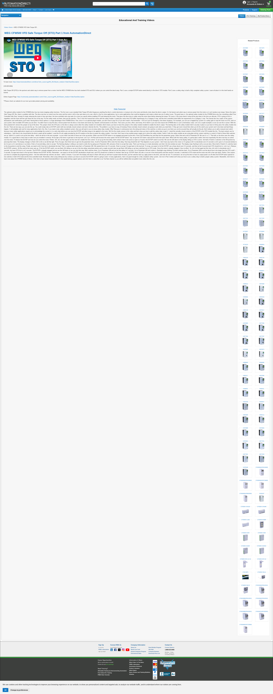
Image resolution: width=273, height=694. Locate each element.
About (34, 10)
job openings (110, 664)
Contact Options (169, 647)
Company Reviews (154, 651)
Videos (241, 16)
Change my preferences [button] (19, 690)
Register (255, 2)
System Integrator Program (138, 651)
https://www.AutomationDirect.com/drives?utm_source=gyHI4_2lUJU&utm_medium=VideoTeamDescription (46, 82)
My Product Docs (264, 16)
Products (246, 10)
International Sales (136, 653)
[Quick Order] (53, 10)
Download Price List (154, 653)
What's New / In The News (136, 662)
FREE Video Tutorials (104, 674)
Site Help (151, 649)
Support (255, 10)
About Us (133, 647)
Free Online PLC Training (105, 672)
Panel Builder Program (155, 647)
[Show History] (152, 4)
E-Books (131, 674)
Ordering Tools (266, 10)
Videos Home (8, 27)
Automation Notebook (135, 666)
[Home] (2, 10)
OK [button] (5, 690)
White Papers (133, 670)
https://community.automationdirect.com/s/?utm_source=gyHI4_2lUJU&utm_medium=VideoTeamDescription (50, 97)
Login (248, 2)
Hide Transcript (119, 109)
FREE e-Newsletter (134, 664)
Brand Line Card (135, 649)
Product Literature (134, 668)
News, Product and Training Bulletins (139, 672)
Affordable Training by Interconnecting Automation (112, 670)
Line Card (48, 10)
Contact (40, 10)
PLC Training (251, 16)
